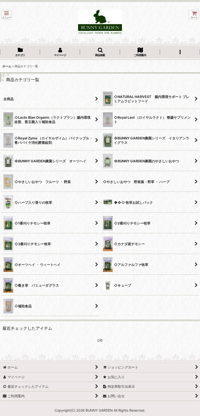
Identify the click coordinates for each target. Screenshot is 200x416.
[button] (6, 15)
